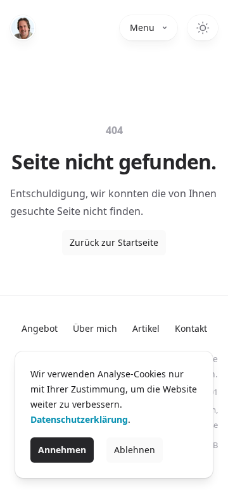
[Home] (22, 27)
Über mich (95, 328)
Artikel (146, 328)
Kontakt (191, 328)
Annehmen (62, 450)
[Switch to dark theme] (202, 27)
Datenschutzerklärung (79, 419)
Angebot (40, 328)
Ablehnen (134, 450)
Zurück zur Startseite (114, 242)
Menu (142, 27)
